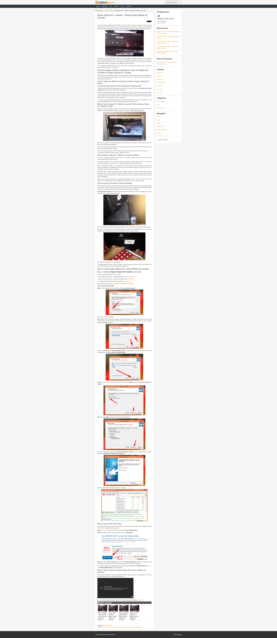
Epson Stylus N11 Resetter (121, 627)
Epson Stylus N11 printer (106, 627)
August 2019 (160, 73)
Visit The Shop (161, 23)
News (158, 104)
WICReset (139, 627)
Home (158, 117)
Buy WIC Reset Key (108, 2)
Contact (159, 133)
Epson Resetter (108, 625)
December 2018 (161, 82)
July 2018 (159, 86)
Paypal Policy (160, 126)
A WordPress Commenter (163, 62)
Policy (158, 123)
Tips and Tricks (161, 108)
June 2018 (159, 89)
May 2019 (159, 79)
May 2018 (159, 92)
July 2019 (159, 76)
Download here (131, 276)
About (158, 120)
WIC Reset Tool (132, 627)
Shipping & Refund (162, 129)
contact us (140, 600)
